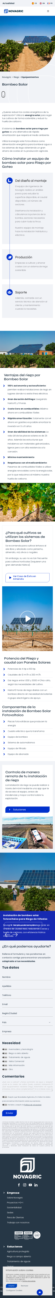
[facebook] (18, 1184)
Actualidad (8, 3)
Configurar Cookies (14, 1290)
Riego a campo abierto (19, 1256)
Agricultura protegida (18, 1251)
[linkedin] (35, 1184)
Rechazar (24, 1286)
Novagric (6, 77)
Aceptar (11, 1286)
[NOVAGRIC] (13, 10)
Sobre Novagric (15, 1197)
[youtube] (30, 1184)
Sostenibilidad (14, 1207)
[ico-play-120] (27, 612)
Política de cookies (28, 1281)
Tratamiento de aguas (18, 1261)
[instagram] (24, 1184)
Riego (16, 77)
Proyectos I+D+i (15, 1202)
